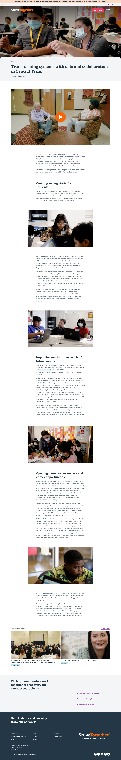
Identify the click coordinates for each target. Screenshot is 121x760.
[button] (107, 10)
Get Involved (98, 10)
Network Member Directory (18, 736)
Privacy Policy (58, 736)
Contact (57, 733)
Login (118, 5)
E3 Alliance (75, 154)
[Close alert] (119, 1)
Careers (35, 736)
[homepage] (94, 736)
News (12, 739)
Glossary (35, 739)
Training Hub (14, 733)
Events (34, 733)
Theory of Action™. (68, 166)
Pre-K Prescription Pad (72, 261)
